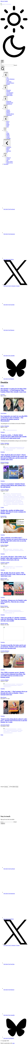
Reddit (7, 134)
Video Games (9, 95)
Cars (7, 77)
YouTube (8, 138)
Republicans (9, 104)
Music (7, 149)
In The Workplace (10, 79)
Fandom (8, 91)
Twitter (8, 137)
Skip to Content (4, 1)
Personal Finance (10, 82)
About (5, 153)
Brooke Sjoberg (4, 606)
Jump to (2, 786)
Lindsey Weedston (5, 426)
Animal (8, 110)
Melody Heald (4, 578)
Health (7, 124)
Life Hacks (8, 81)
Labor (7, 80)
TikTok (8, 135)
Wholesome (9, 115)
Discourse (8, 90)
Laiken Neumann (4, 545)
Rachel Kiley (4, 516)
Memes (5, 105)
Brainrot (8, 111)
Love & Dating (9, 92)
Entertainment (7, 139)
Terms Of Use (9, 162)
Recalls (8, 84)
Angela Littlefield (5, 680)
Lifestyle (6, 116)
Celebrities (8, 147)
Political (8, 112)
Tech (5, 128)
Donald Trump (9, 102)
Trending (6, 72)
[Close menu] (1, 64)
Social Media (9, 94)
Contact (8, 159)
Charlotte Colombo (5, 562)
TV (7, 152)
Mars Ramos (3, 697)
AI (7, 131)
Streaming (8, 151)
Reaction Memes (10, 113)
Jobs (7, 160)
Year (11, 786)
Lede (13, 1043)
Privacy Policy (9, 161)
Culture (5, 85)
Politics (5, 96)
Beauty (8, 121)
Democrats (8, 101)
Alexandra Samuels (5, 724)
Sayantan (3, 394)
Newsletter (5, 164)
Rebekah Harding (5, 462)
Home (7, 125)
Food (7, 123)
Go (17, 786)
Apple (7, 133)
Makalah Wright (4, 623)
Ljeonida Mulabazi (5, 651)
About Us (8, 157)
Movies (8, 148)
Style (7, 126)
